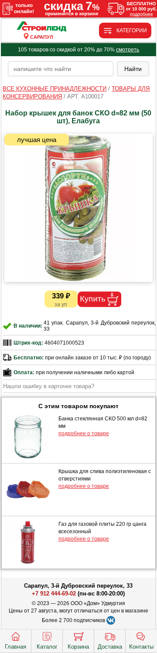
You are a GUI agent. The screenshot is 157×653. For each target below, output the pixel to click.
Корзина (78, 646)
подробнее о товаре (83, 433)
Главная (15, 646)
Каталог (47, 646)
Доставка (110, 646)
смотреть (127, 50)
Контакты (141, 646)
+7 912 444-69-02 (54, 593)
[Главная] (42, 27)
